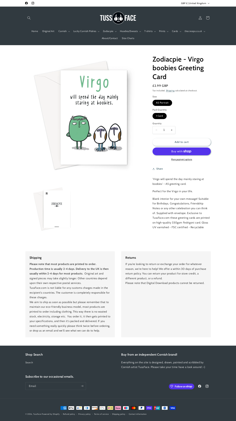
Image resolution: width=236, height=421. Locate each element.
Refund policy (69, 414)
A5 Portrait (162, 102)
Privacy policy (84, 414)
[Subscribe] (82, 386)
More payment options (181, 159)
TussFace (37, 414)
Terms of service (101, 414)
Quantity (157, 123)
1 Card (159, 115)
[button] (29, 18)
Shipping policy (118, 414)
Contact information (138, 414)
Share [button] (159, 168)
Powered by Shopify (51, 414)
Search (29, 362)
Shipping (170, 91)
